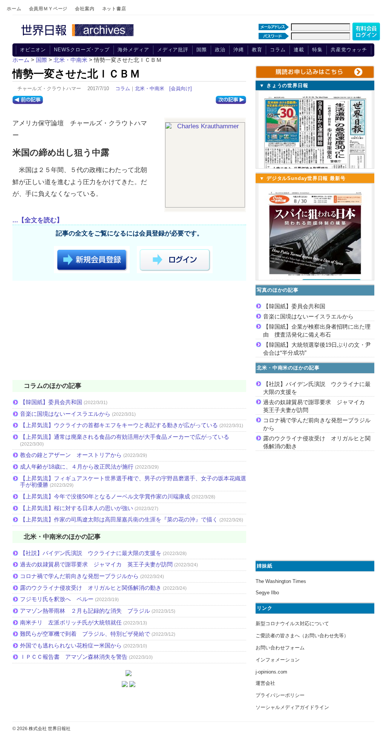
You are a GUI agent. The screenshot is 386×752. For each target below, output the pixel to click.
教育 (257, 49)
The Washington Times (281, 581)
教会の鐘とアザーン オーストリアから (71, 455)
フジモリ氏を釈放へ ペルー (56, 599)
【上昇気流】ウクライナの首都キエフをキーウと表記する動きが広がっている (119, 425)
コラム (278, 49)
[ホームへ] (78, 36)
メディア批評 (172, 49)
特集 (317, 49)
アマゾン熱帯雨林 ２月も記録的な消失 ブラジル (85, 610)
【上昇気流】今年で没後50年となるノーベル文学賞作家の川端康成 (105, 496)
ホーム (14, 8)
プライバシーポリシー (280, 695)
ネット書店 (114, 8)
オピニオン (33, 49)
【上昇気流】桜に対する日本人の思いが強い (76, 508)
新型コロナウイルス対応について (292, 623)
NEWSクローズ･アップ (82, 49)
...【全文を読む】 (37, 220)
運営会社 (265, 683)
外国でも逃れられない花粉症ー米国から (71, 645)
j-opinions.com (271, 672)
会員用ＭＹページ (48, 8)
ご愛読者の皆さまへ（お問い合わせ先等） (302, 635)
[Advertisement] (129, 331)
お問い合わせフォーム (280, 648)
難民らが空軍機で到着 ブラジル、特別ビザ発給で (85, 634)
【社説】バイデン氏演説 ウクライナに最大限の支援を (90, 553)
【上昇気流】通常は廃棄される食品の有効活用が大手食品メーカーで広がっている (124, 437)
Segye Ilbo (267, 592)
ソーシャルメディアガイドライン (292, 707)
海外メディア (133, 49)
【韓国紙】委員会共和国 (51, 402)
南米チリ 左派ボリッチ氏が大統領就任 (71, 622)
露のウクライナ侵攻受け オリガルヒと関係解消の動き (90, 587)
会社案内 (84, 8)
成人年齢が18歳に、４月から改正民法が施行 (76, 466)
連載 (299, 49)
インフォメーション (278, 660)
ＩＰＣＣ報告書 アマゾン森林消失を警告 (73, 657)
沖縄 (238, 49)
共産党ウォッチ (349, 49)
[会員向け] (180, 88)
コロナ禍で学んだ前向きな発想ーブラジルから (79, 576)
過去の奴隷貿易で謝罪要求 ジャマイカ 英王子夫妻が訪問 (96, 564)
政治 (220, 49)
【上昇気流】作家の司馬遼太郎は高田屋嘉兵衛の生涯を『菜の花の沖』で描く (119, 519)
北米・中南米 (149, 88)
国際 (201, 49)
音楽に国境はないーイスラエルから (65, 414)
